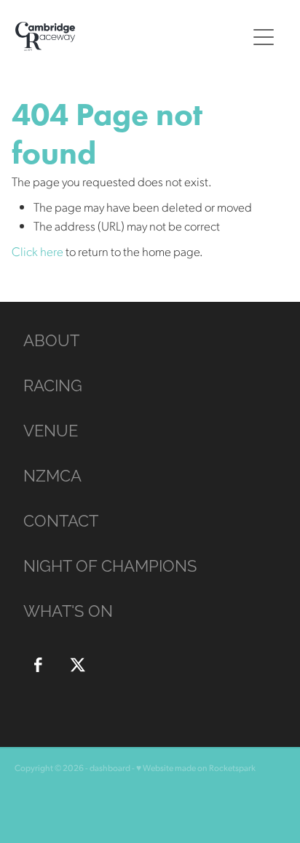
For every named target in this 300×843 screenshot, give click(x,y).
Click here (37, 251)
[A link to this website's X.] (78, 665)
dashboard (110, 767)
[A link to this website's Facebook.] (38, 665)
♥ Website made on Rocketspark (196, 767)
